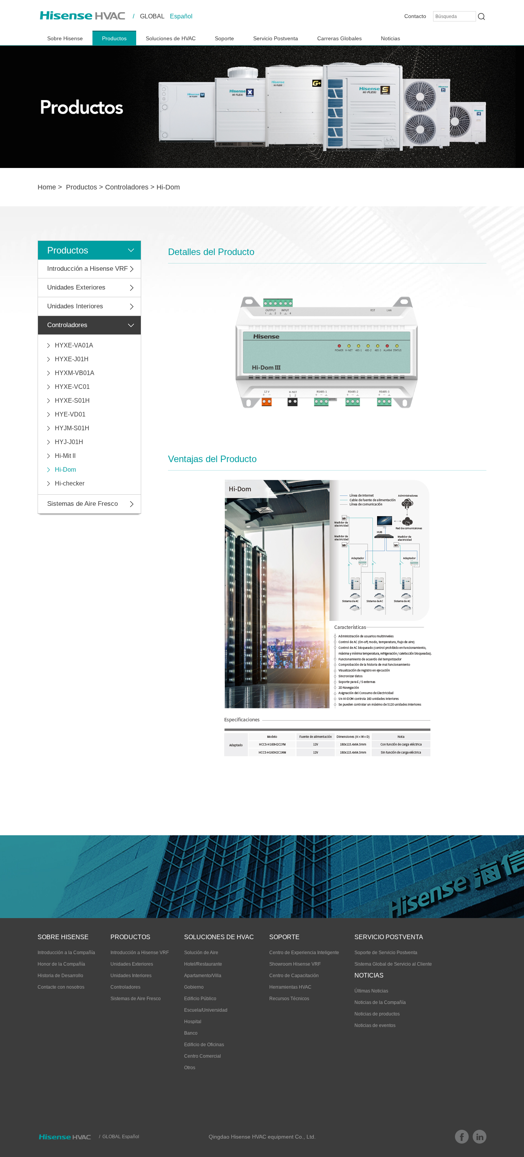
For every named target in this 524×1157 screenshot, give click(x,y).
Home (47, 187)
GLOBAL (152, 16)
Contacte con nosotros (61, 987)
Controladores (126, 187)
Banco (191, 1033)
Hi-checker (69, 483)
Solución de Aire (201, 952)
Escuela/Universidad (205, 1010)
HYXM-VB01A (74, 373)
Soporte (224, 38)
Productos (114, 38)
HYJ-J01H (69, 442)
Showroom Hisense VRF (295, 964)
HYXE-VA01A (74, 345)
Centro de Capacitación (294, 975)
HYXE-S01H (72, 400)
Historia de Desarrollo (60, 975)
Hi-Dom (168, 187)
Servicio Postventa (275, 38)
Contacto (415, 16)
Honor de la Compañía (61, 964)
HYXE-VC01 (72, 386)
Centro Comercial (202, 1056)
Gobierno (194, 987)
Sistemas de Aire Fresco (82, 503)
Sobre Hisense (65, 38)
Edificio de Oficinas (204, 1044)
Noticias (390, 38)
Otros (189, 1067)
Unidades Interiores (75, 306)
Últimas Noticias (371, 991)
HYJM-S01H (72, 428)
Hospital (192, 1021)
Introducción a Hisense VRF (87, 268)
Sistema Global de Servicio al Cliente (393, 964)
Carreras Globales (339, 38)
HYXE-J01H (72, 359)
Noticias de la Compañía (380, 1002)
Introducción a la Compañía (66, 952)
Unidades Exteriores (76, 287)
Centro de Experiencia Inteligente (304, 952)
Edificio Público (200, 998)
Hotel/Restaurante (203, 964)
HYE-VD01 (70, 414)
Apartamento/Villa (202, 975)
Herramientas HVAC (290, 987)
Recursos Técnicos (289, 998)
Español (181, 16)
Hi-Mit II (65, 456)
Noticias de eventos (374, 1025)
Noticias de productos (377, 1014)
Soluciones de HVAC (171, 38)
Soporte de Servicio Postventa (385, 952)
